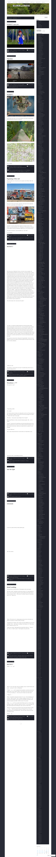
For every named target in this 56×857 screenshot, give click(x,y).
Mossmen (40, 523)
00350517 (10, 246)
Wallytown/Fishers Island (42, 340)
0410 (39, 771)
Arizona (39, 530)
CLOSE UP (14, 460)
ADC (39, 36)
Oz (38, 79)
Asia (38, 532)
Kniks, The (40, 394)
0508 (39, 794)
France (39, 549)
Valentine (10, 59)
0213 (39, 723)
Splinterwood (40, 141)
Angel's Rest (40, 147)
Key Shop (39, 377)
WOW (26, 657)
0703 (39, 837)
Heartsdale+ (40, 168)
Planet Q (39, 80)
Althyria (39, 37)
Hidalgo (40, 438)
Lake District (40, 361)
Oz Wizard (40, 403)
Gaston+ (40, 163)
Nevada (39, 576)
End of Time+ (40, 159)
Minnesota (39, 569)
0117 (39, 702)
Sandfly (40, 120)
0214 (39, 724)
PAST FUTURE (26, 655)
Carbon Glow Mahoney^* (16, 374)
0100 (39, 679)
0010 (39, 622)
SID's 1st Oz (40, 431)
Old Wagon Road (41, 277)
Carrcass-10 (40, 428)
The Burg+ (40, 256)
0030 (19, 653)
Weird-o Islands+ (41, 196)
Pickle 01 (40, 117)
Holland (40, 544)
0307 (39, 741)
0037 (19, 235)
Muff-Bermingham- (41, 177)
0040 (39, 661)
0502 (39, 786)
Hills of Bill (40, 272)
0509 (39, 795)
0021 (39, 636)
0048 (19, 50)
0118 (39, 703)
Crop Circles (40, 360)
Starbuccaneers (40, 381)
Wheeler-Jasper (41, 440)
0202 (39, 708)
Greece (40, 543)
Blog (43, 2)
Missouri (15, 167)
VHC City (40, 221)
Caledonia (40, 155)
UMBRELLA (11, 579)
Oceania (39, 585)
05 (38, 783)
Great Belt (39, 59)
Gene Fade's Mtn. (41, 484)
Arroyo (40, 41)
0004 (39, 614)
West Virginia (40, 606)
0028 (39, 645)
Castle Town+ (40, 326)
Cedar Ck (40, 156)
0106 (39, 687)
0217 (39, 728)
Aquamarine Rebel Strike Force (43, 388)
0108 (39, 690)
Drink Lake (40, 499)
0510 (39, 796)
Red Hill (40, 469)
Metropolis (41, 314)
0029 (39, 647)
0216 (39, 727)
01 (38, 678)
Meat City (41, 247)
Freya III (40, 87)
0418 (39, 782)
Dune (40, 398)
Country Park (40, 465)
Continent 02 (40, 104)
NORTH (40, 302)
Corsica (39, 125)
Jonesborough (41, 507)
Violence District (41, 74)
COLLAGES (39, 384)
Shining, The (41, 406)
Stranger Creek (41, 200)
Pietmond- (40, 252)
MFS (39, 76)
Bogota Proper (41, 444)
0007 (39, 618)
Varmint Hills (40, 122)
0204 (39, 711)
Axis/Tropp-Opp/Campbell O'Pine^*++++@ (19, 170)
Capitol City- (40, 206)
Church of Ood (40, 369)
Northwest (40, 137)
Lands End (40, 296)
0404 (39, 763)
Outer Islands (40, 279)
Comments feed (40, 25)
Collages (21, 2)
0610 (39, 821)
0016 (39, 630)
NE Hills (41, 248)
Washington (39, 605)
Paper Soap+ (24, 653)
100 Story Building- (42, 172)
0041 (19, 84)
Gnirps (40, 485)
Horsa (39, 275)
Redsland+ (40, 281)
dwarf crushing (11, 587)
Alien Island (41, 318)
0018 (39, 632)
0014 (39, 627)
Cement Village (40, 368)
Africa (39, 526)
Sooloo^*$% (21, 375)
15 (46, 850)
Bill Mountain (40, 476)
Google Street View (40, 58)
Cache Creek (40, 478)
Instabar (40, 134)
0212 (39, 721)
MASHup (40, 401)
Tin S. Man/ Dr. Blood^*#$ (42, 414)
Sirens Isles (40, 121)
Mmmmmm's (40, 522)
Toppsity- (40, 285)
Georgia (39, 551)
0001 (39, 610)
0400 (39, 758)
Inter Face (39, 65)
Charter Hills (40, 43)
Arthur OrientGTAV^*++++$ (13, 87)
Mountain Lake (41, 331)
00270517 (10, 664)
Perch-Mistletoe (42, 315)
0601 (23, 235)
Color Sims (40, 347)
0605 (39, 815)
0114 (39, 698)
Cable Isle (40, 154)
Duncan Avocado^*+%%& (16, 496)
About (9, 2)
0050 (39, 674)
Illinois (39, 555)
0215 (39, 725)
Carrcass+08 (40, 423)
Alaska (39, 528)
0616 (39, 829)
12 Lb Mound (40, 386)
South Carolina (40, 594)
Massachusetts (40, 565)
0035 (19, 371)
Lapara (40, 214)
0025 (39, 641)
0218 (39, 729)
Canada (39, 535)
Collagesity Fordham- (42, 298)
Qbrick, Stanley (41, 405)
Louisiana (39, 561)
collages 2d (39, 433)
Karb (39, 393)
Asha (39, 126)
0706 (39, 841)
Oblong (40, 439)
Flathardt (39, 472)
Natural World (41, 72)
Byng (39, 498)
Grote (39, 112)
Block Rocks (40, 497)
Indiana (39, 556)
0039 (39, 660)
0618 (39, 832)
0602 (39, 811)
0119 (39, 704)
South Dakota (40, 595)
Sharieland (40, 511)
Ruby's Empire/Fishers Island (43, 334)
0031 (19, 576)
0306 (39, 740)
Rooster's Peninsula (42, 305)
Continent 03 (40, 105)
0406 (39, 766)
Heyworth (40, 47)
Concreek (40, 480)
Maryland (39, 564)
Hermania (40, 506)
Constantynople (11, 167)
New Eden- (40, 179)
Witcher (39, 96)
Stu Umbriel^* (16, 657)
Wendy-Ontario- (41, 201)
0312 (39, 748)
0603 (39, 812)
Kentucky (39, 560)
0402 (39, 761)
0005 (39, 615)
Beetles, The (40, 389)
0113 (39, 696)
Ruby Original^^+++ (22, 171)
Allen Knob (40, 474)
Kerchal (40, 348)
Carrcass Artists (40, 385)
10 (37, 850)
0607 (39, 817)
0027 (19, 716)
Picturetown (40, 448)
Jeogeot (23, 458)
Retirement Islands (12, 577)
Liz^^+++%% (16, 375)
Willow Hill (40, 451)
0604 (39, 813)
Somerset (41, 251)
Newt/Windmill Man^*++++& (13, 171)
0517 (21, 50)
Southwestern (40, 310)
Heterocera (39, 212)
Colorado (39, 539)
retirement (10, 504)
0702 (39, 836)
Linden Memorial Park (42, 135)
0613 (39, 825)
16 (48, 850)
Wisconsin (39, 607)
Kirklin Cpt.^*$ (11, 375)
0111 (39, 694)
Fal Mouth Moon (40, 372)
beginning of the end (13, 179)
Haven (40, 197)
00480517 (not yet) (13, 24)
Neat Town (40, 276)
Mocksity (40, 486)
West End (40, 259)
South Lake (41, 236)
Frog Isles (40, 294)
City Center (40, 45)
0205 (39, 712)
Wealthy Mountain (41, 514)
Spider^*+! (25, 375)
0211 (39, 720)
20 (42, 852)
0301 (39, 733)
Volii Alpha (40, 93)
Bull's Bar (39, 367)
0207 (39, 715)
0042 (39, 664)
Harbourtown (40, 227)
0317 (39, 754)
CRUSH (22, 655)
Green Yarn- (40, 166)
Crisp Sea (41, 319)
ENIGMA (40, 293)
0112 (39, 695)
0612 (39, 824)
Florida (39, 548)
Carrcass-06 (40, 427)
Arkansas (39, 531)
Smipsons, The (41, 409)
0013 (39, 626)
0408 (39, 769)
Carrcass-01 (40, 426)
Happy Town (40, 68)
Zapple (40, 418)
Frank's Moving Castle (41, 373)
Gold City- (40, 226)
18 (39, 852)
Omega (39, 325)
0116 (39, 700)
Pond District (40, 218)
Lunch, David (40, 397)
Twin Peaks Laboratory (42, 210)
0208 (39, 716)
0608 (39, 819)
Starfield (39, 84)
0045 (39, 668)
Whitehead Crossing (41, 493)
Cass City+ (40, 264)
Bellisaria (39, 101)
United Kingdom (40, 359)
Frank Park (39, 473)
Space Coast (40, 410)
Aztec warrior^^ (14, 237)
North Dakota (40, 584)
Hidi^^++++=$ (20, 718)
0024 (39, 640)
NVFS (40, 234)
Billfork (40, 495)
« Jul (37, 855)
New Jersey (39, 578)
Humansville (40, 113)
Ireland (40, 545)
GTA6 (40, 63)
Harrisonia (40, 468)
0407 (39, 767)
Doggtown (40, 46)
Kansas (39, 559)
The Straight (40, 338)
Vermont (39, 601)
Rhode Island (40, 593)
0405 (39, 765)
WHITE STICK (21, 657)
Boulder (39, 471)
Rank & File (22, 167)
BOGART (19, 655)
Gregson (40, 271)
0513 (39, 800)
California (39, 534)
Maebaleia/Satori (40, 262)
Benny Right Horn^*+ (21, 237)
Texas (39, 598)
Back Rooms (40, 38)
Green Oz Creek (41, 503)
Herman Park (40, 494)
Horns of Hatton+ (41, 273)
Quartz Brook (40, 510)
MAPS (38, 525)
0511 (39, 798)
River (39, 187)
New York (39, 581)
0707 (39, 842)
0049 (39, 673)
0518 (39, 807)
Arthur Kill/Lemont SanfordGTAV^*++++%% (19, 85)
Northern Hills (41, 116)
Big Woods (40, 223)
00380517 (10, 94)
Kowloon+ (40, 171)
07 (38, 833)
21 (44, 852)
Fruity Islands (40, 162)
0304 (39, 737)
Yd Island (40, 323)
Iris (39, 213)
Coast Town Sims (41, 346)
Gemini (23, 371)
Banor (39, 459)
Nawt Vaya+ (40, 231)
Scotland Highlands (41, 191)
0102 (39, 682)
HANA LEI (10, 372)
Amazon (40, 146)
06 (38, 808)
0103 (39, 683)
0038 (19, 166)
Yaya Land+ (40, 204)
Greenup (40, 436)
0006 (39, 616)
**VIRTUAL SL (15, 50)
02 (38, 706)
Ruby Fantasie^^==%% (23, 578)
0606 (39, 816)
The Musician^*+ (23, 460)
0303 (39, 736)
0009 (39, 620)
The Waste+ (40, 193)
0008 (39, 619)
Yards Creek (40, 516)
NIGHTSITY (40, 180)
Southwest (40, 139)
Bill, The (40, 390)
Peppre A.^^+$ (14, 51)
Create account (39, 21)
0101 (39, 681)
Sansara (39, 342)
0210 (39, 719)
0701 (39, 834)
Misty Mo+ (40, 176)
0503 (39, 787)
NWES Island (40, 242)
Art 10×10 (39, 435)
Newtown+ (40, 239)
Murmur (40, 402)
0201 (39, 707)
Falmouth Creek (41, 481)
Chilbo (40, 225)
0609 (39, 820)
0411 (39, 773)
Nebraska (39, 574)
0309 (39, 744)
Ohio (39, 586)
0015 (39, 628)
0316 (39, 753)
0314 (39, 750)
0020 (39, 635)
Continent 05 (40, 108)
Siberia (40, 547)
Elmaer (40, 267)
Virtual (32, 2)
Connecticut (39, 540)
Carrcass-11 (40, 430)
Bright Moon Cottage (41, 67)
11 (39, 850)
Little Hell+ (40, 330)
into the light (11, 469)
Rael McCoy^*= (11, 657)
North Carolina (40, 582)
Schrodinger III (41, 91)
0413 (39, 775)
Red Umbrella (40, 456)
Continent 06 (40, 109)
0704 (39, 838)
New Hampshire (40, 577)
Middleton (40, 229)
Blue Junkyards (41, 150)
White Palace (40, 202)
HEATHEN (18, 460)
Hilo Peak (39, 519)
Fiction (15, 2)
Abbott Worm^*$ (15, 718)
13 (42, 850)
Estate (39, 145)
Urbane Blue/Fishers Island (42, 339)
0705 (39, 840)
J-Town (40, 49)
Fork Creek (40, 501)
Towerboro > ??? (12, 383)
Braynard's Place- (41, 151)
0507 (39, 792)
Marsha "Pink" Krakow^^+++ (16, 239)
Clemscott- (40, 208)
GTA (39, 61)
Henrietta (40, 133)
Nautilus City (40, 301)
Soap (9, 654)
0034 (39, 653)
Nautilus (18, 167)
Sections (39, 677)
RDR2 (23, 84)
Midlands (40, 230)
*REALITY (39, 351)
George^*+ (22, 374)
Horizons (40, 327)
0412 (39, 774)
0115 (39, 699)
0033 (19, 458)
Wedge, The (40, 515)
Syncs (26, 2)
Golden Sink (40, 269)
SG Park (41, 235)
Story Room (40, 413)
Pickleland (40, 185)
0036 (39, 656)
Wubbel (23, 50)
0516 (39, 804)
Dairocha (41, 303)
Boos (39, 452)
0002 (39, 611)
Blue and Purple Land (42, 477)
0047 (39, 670)
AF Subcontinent (41, 343)
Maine (39, 563)
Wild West (16, 577)
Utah (38, 599)
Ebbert (40, 447)
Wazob (40, 356)
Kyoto (39, 70)
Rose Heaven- (41, 188)
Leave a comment (31, 50)
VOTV (39, 95)
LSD (38, 66)
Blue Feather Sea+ (41, 263)
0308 (39, 742)
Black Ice (41, 244)
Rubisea (40, 284)
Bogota (39, 443)
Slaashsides (41, 306)
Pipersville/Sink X (41, 280)
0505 (39, 790)
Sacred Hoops (40, 358)
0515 (39, 803)
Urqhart (40, 143)
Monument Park (41, 71)
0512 (39, 799)
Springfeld (39, 83)
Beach (39, 460)
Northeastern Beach (41, 114)
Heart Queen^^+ (27, 237)
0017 (39, 631)
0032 (19, 493)
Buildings (39, 364)
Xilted (39, 260)
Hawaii (39, 552)
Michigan (39, 568)
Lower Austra (24, 493)
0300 (39, 732)
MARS (40, 175)
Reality (38, 2)
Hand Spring (40, 505)
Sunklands (40, 255)
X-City (40, 288)
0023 (39, 639)
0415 (39, 778)
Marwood (41, 246)
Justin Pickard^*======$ (28, 374)
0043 (39, 665)
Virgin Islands (40, 602)
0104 (39, 685)
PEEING (31, 655)
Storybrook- (40, 142)
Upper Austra (40, 313)
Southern (40, 335)
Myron (40, 217)
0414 (39, 777)
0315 (39, 752)
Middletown (39, 354)
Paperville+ (41, 198)
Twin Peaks (41, 399)
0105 (39, 686)
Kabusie (40, 50)
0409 (39, 770)
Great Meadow (41, 502)
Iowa (39, 557)
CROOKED (28, 170)
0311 (39, 746)
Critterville (39, 55)
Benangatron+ (41, 129)
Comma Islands (41, 130)
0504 (39, 788)
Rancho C (40, 51)
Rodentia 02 (40, 254)
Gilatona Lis (39, 455)
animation (39, 434)
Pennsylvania (40, 590)
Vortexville (41, 238)
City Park (40, 464)
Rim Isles (40, 309)
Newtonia (39, 380)
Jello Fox (40, 392)
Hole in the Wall (40, 376)
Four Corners (40, 110)
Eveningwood (40, 160)
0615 (39, 828)
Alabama (39, 527)
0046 (39, 669)
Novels (38, 609)
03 (38, 731)
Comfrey (40, 209)
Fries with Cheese (40, 375)
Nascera (39, 289)
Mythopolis (39, 355)
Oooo (39, 78)
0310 (39, 745)
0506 (39, 791)
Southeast (40, 138)
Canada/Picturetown (41, 536)
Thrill (39, 490)
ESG (38, 371)
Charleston (39, 352)
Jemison (40, 88)
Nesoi (39, 89)
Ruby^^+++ (27, 171)
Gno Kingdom (41, 268)
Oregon (39, 589)
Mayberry (39, 75)
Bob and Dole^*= (15, 655)
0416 (39, 779)
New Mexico (40, 580)
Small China (40, 53)
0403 (39, 762)
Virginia (39, 603)
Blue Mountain (40, 461)
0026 (39, 643)
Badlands (40, 42)
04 (38, 757)
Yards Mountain (41, 518)
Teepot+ (40, 192)
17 (37, 852)
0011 (39, 623)
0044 (39, 666)
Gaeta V (39, 205)
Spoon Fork (40, 489)
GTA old (40, 62)
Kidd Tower (39, 379)
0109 (39, 691)
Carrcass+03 (40, 422)
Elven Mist (40, 158)
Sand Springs (40, 189)
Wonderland (20, 717)
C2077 (39, 40)
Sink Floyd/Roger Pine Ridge (43, 407)
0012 (39, 624)
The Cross (40, 336)
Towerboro (10, 459)
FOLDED (18, 578)
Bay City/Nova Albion (42, 344)
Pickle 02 (40, 118)
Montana (39, 573)
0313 (39, 749)
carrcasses (39, 419)
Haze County (39, 458)
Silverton (40, 449)
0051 (39, 676)
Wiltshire (40, 363)
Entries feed (39, 24)
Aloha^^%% (14, 578)
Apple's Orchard (42, 243)
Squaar (40, 411)
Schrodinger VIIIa (41, 92)
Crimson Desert (40, 54)
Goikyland (39, 57)
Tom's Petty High (41, 415)
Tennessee (39, 597)
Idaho (39, 553)
